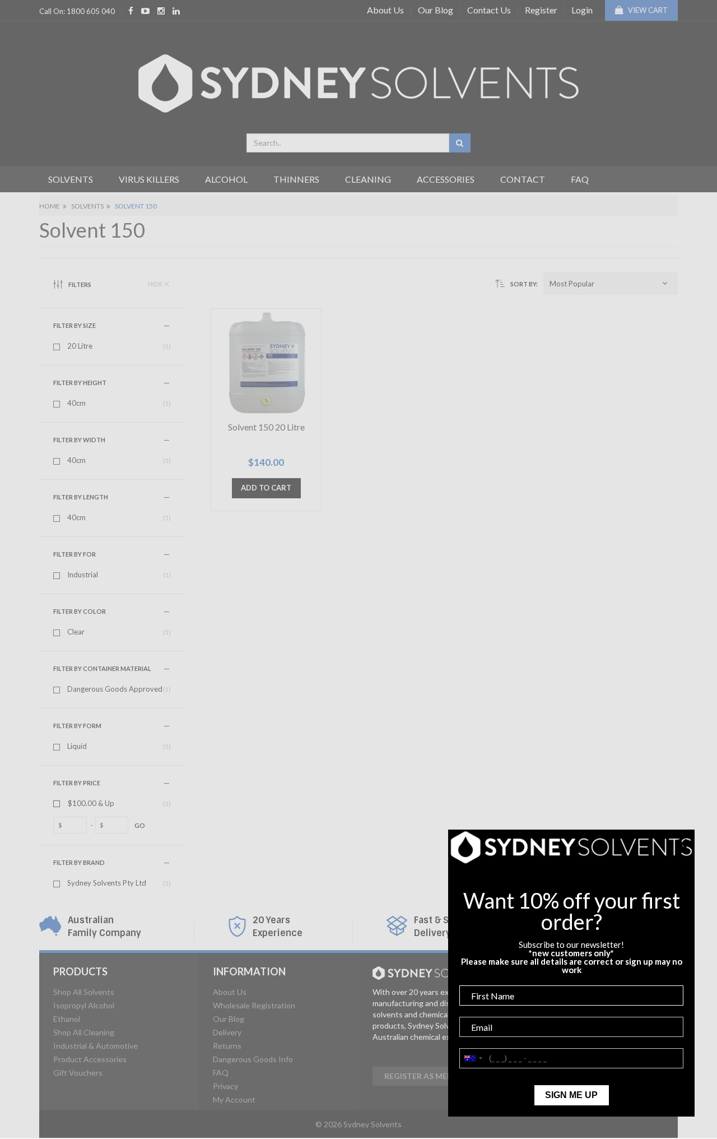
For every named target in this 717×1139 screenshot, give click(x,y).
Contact (522, 179)
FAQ (580, 179)
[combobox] (347, 142)
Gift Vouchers (78, 1072)
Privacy (225, 1086)
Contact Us (489, 9)
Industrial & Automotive (95, 1045)
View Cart (647, 10)
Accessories (445, 179)
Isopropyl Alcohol (83, 1005)
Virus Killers (149, 179)
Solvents (70, 179)
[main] (442, 412)
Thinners (296, 179)
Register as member (426, 1076)
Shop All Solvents (83, 992)
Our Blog (435, 9)
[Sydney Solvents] (358, 79)
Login (582, 9)
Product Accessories (90, 1059)
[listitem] (112, 346)
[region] (123, 581)
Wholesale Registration (254, 1005)
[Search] (460, 142)
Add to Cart (266, 487)
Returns (227, 1045)
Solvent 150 (136, 206)
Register (541, 9)
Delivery (227, 1032)
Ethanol (66, 1019)
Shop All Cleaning (83, 1032)
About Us (385, 9)
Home (49, 206)
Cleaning (368, 179)
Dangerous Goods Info (253, 1059)
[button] (610, 283)
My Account (234, 1099)
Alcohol (226, 179)
